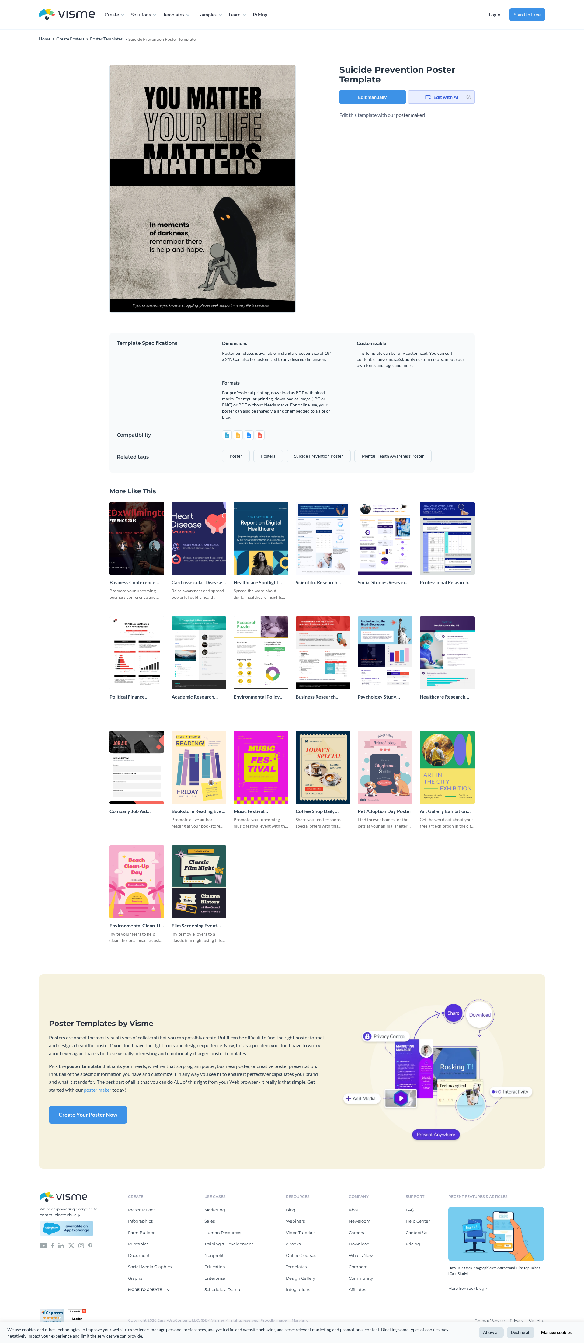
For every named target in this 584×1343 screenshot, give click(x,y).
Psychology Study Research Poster (377, 697)
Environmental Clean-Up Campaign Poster (136, 926)
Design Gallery (300, 1278)
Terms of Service (490, 1320)
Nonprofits (214, 1255)
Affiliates (357, 1289)
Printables (138, 1243)
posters (268, 456)
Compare (358, 1266)
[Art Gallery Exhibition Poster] (447, 767)
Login (494, 14)
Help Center (418, 1221)
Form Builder (141, 1232)
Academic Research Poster (193, 697)
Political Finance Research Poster (127, 697)
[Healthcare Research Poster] (447, 652)
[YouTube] (43, 1245)
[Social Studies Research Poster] (385, 538)
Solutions (141, 14)
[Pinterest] (90, 1245)
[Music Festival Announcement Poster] (261, 767)
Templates (173, 14)
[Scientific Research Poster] (323, 538)
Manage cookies (556, 1332)
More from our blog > (467, 1288)
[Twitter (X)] (71, 1245)
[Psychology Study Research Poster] (385, 652)
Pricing (260, 14)
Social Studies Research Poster (383, 582)
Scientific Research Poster (316, 582)
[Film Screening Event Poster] (199, 881)
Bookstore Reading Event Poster (199, 811)
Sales (209, 1221)
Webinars (295, 1221)
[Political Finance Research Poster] (136, 652)
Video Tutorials (300, 1232)
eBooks (293, 1243)
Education (214, 1266)
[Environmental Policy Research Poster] (261, 652)
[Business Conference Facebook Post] (136, 538)
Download (359, 1243)
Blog (290, 1209)
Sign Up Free (527, 14)
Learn (235, 14)
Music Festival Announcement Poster (258, 811)
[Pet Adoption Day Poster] (385, 767)
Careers (356, 1232)
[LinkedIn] (61, 1245)
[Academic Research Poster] (199, 652)
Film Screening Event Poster (194, 926)
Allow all (491, 1332)
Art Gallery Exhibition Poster (443, 811)
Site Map (536, 1320)
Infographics (140, 1221)
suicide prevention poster (318, 456)
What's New (361, 1255)
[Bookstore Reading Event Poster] (199, 767)
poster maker (410, 115)
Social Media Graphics (150, 1266)
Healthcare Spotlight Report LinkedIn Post (256, 582)
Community (361, 1278)
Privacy (517, 1320)
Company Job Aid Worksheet (128, 811)
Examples (206, 14)
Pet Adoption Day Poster (385, 811)
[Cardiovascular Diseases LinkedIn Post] (199, 538)
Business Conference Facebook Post (132, 582)
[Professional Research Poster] (447, 538)
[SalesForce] (66, 1229)
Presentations (141, 1209)
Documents (139, 1255)
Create (112, 14)
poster (236, 456)
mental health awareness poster (393, 456)
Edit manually (372, 97)
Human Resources (222, 1232)
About (355, 1209)
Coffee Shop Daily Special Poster (315, 811)
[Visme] (67, 15)
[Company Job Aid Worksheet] (136, 767)
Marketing (214, 1209)
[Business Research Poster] (323, 652)
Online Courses (301, 1255)
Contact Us (416, 1232)
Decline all (520, 1332)
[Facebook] (52, 1245)
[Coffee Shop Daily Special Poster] (323, 767)
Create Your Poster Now (88, 1114)
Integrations (298, 1289)
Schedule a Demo (222, 1289)
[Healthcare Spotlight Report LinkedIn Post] (261, 538)
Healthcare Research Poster (442, 697)
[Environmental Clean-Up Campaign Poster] (136, 881)
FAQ (410, 1209)
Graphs (135, 1278)
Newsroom (359, 1221)
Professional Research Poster (444, 582)
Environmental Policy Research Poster (257, 697)
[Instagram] (81, 1245)
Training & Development (228, 1243)
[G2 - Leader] (77, 1311)
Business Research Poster (316, 697)
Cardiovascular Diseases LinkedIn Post (198, 582)
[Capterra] (54, 1311)
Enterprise (214, 1278)
